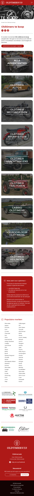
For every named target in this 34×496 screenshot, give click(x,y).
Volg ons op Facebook (18, 462)
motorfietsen (9, 40)
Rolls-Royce (22, 351)
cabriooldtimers (17, 209)
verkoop (21, 39)
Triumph (21, 329)
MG (20, 325)
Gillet (6, 371)
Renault (21, 339)
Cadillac (7, 343)
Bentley (21, 367)
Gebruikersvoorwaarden (17, 485)
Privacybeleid (17, 487)
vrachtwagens (25, 40)
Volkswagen (22, 323)
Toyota (20, 349)
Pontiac (7, 365)
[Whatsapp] (5, 30)
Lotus (6, 379)
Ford (6, 329)
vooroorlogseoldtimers (17, 233)
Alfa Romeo (22, 331)
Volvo (6, 337)
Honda (20, 345)
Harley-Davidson (9, 341)
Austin (20, 381)
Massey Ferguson (9, 355)
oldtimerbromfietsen (17, 135)
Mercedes (7, 323)
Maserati (7, 363)
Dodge (6, 369)
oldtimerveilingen (17, 258)
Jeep (6, 381)
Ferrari (20, 335)
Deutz (6, 349)
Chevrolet (7, 333)
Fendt (20, 363)
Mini (6, 347)
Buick (6, 353)
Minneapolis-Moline (10, 361)
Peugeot (21, 343)
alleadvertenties (17, 62)
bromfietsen (17, 40)
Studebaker (22, 369)
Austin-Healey (23, 337)
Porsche (7, 327)
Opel (20, 347)
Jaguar (6, 325)
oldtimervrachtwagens (17, 160)
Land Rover (8, 345)
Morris (20, 365)
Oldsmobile (22, 373)
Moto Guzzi (22, 375)
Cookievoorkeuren (17, 489)
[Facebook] (8, 30)
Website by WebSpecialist (17, 493)
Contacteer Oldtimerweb (17, 459)
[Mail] (2, 30)
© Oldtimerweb (17, 483)
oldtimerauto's (17, 86)
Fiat (6, 335)
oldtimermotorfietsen (17, 111)
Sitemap (17, 491)
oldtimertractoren (17, 184)
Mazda (21, 359)
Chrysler (7, 357)
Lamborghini (22, 353)
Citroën (7, 331)
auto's (3, 40)
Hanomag (7, 375)
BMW (20, 333)
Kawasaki (21, 379)
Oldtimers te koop (11, 22)
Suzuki (6, 373)
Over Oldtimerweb (17, 457)
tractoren (4, 42)
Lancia (20, 341)
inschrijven (25, 474)
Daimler (21, 357)
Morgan (21, 361)
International (8, 339)
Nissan (6, 359)
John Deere (22, 327)
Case (20, 377)
